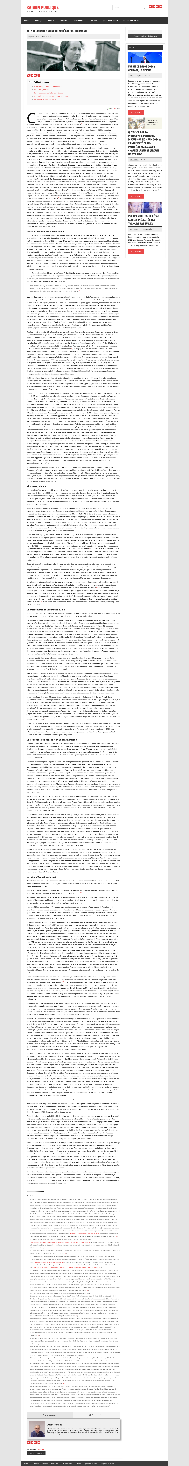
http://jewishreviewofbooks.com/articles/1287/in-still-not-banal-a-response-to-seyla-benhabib (60, 1242)
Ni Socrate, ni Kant (41, 89)
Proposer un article (131, 21)
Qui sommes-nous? (110, 21)
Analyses (31, 1453)
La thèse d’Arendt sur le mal (45, 99)
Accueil (27, 21)
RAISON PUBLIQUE (42, 7)
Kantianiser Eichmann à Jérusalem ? (48, 86)
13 (81, 892)
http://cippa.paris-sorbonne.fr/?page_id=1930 (84, 1233)
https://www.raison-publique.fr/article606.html (49, 1262)
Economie (63, 21)
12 (45, 719)
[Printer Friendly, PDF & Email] (113, 109)
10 (97, 587)
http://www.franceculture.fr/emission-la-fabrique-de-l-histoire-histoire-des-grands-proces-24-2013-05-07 (67, 1268)
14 (63, 982)
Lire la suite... (136, 112)
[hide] (30, 82)
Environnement (79, 21)
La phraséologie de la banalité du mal (48, 93)
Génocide (40, 1449)
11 (41, 601)
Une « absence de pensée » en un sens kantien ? (53, 96)
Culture (94, 21)
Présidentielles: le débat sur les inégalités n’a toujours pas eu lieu (143, 219)
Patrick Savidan (149, 76)
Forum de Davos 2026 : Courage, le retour (141, 68)
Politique (39, 21)
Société (51, 21)
